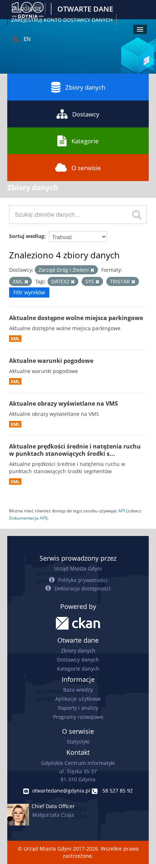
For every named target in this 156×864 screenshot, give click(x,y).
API (121, 510)
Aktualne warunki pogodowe (51, 361)
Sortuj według (26, 236)
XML (15, 338)
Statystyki (78, 741)
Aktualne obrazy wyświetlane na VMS (63, 404)
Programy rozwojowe (78, 716)
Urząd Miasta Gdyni (78, 568)
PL (16, 38)
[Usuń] (92, 270)
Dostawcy (85, 114)
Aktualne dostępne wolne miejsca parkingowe (76, 318)
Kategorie (85, 141)
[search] (136, 214)
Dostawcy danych (78, 659)
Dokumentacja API (27, 518)
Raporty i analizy (78, 707)
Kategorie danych (78, 668)
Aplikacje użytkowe (78, 698)
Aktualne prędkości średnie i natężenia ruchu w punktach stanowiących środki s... (75, 450)
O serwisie (86, 168)
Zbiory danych (85, 87)
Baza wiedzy (78, 689)
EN (27, 38)
